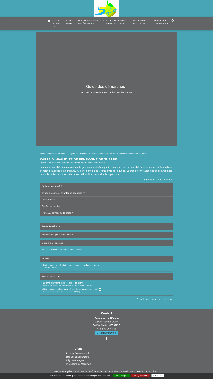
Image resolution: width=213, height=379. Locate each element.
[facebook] (106, 338)
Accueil (84, 92)
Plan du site (127, 371)
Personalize (158, 376)
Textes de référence (51, 226)
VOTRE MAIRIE (98, 92)
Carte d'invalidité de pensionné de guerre (129, 154)
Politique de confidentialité (89, 371)
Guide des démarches (121, 92)
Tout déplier (165, 179)
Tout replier (149, 179)
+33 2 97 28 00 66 (106, 328)
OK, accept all (122, 376)
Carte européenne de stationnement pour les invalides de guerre (71, 265)
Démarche (48, 199)
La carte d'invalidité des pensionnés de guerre (65, 283)
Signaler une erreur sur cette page (155, 299)
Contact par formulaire (106, 333)
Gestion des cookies (147, 371)
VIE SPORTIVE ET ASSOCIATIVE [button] (141, 22)
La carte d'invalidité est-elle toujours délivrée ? (63, 249)
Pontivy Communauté (77, 353)
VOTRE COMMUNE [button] (58, 22)
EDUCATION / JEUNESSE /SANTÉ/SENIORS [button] (89, 22)
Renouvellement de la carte (57, 213)
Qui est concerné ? (52, 186)
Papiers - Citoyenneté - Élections (73, 154)
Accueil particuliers (48, 154)
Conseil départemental (78, 357)
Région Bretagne (75, 360)
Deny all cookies (141, 376)
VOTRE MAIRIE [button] (69, 22)
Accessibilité (111, 371)
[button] (48, 21)
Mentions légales (63, 371)
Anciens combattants (99, 154)
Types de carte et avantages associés (62, 193)
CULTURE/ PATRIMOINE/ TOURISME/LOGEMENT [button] (114, 22)
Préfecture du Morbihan (78, 364)
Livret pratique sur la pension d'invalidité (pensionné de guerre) (72, 289)
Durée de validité (51, 206)
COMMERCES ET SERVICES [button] (160, 22)
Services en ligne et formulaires (57, 235)
